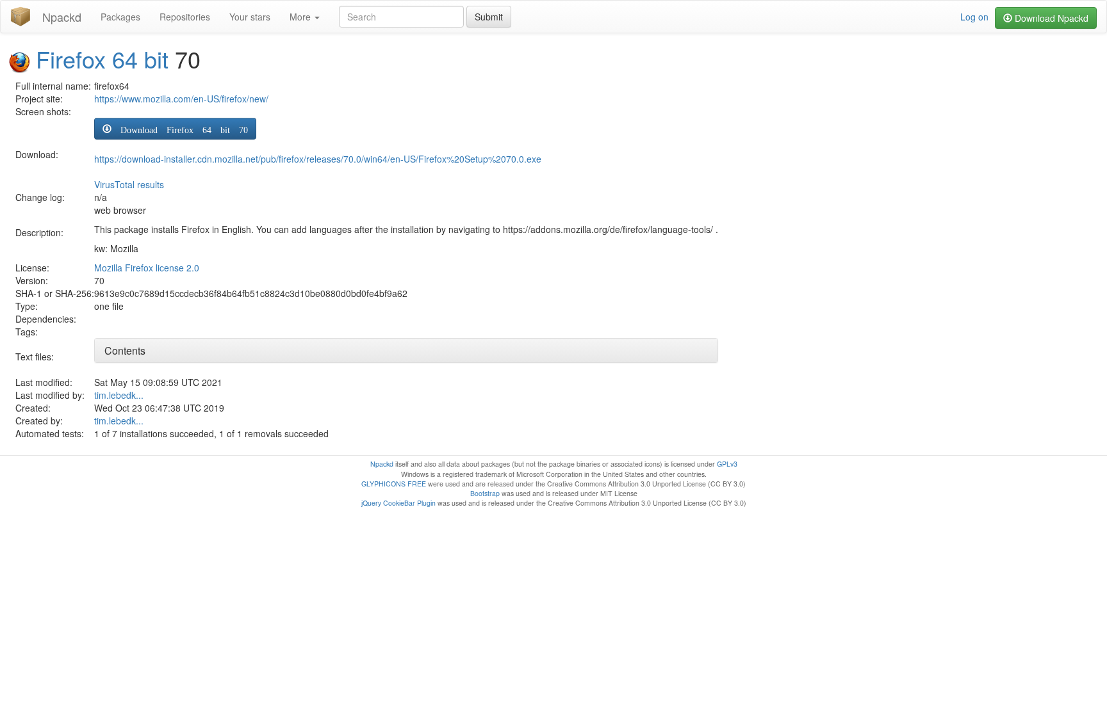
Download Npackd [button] (1050, 18)
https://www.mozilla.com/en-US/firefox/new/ (181, 98)
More (301, 16)
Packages (120, 16)
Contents (124, 350)
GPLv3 (727, 464)
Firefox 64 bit (102, 58)
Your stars (249, 16)
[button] (175, 129)
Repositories (185, 16)
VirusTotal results (129, 184)
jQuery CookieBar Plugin (398, 503)
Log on (974, 16)
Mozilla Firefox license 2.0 (146, 267)
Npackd (61, 16)
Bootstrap (485, 493)
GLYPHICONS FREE (393, 483)
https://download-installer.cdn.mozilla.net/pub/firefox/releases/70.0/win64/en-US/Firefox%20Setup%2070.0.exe (317, 158)
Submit (489, 16)
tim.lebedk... (119, 395)
